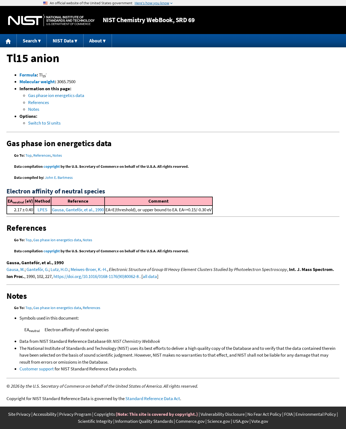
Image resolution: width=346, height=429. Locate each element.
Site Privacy (19, 414)
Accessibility (44, 414)
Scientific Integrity (95, 421)
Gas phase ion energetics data (56, 95)
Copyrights (104, 414)
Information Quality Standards (144, 421)
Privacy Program (75, 414)
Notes (33, 109)
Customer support (36, 369)
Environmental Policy (315, 414)
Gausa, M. (15, 269)
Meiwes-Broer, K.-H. (89, 269)
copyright (52, 166)
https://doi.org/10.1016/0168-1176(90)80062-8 (96, 276)
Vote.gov (259, 421)
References (38, 102)
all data (150, 276)
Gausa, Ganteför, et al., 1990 (78, 210)
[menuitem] (8, 40)
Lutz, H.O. (60, 269)
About (95, 41)
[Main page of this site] (8, 40)
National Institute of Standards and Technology (51, 20)
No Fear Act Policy (264, 414)
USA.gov (241, 421)
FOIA (288, 414)
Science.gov (218, 421)
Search (30, 41)
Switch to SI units (44, 123)
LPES (42, 210)
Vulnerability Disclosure (223, 414)
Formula (28, 75)
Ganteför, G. (37, 269)
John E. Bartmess (59, 177)
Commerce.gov (190, 421)
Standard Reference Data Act (152, 398)
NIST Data (63, 41)
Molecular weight (37, 82)
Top (28, 155)
